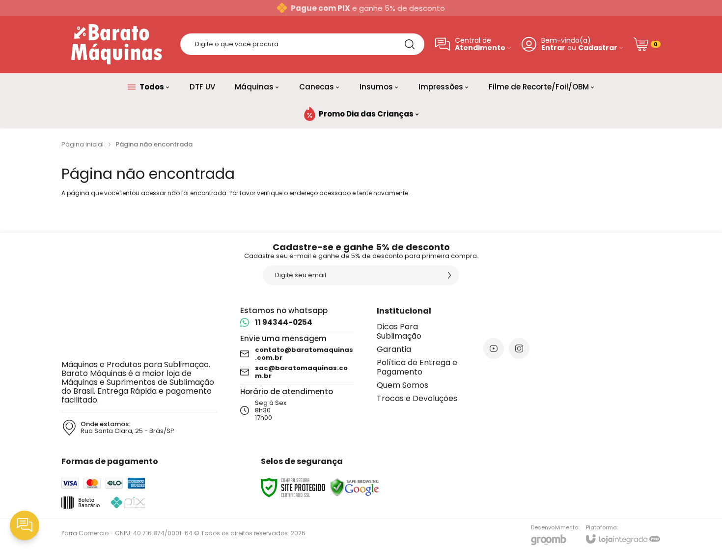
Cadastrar (597, 48)
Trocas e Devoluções (417, 398)
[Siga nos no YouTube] (493, 348)
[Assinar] (449, 275)
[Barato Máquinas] (115, 44)
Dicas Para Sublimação (399, 331)
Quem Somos (402, 385)
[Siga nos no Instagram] (519, 348)
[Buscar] (409, 44)
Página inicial (82, 144)
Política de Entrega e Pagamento (417, 367)
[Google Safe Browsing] (354, 487)
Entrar (553, 48)
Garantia (394, 349)
